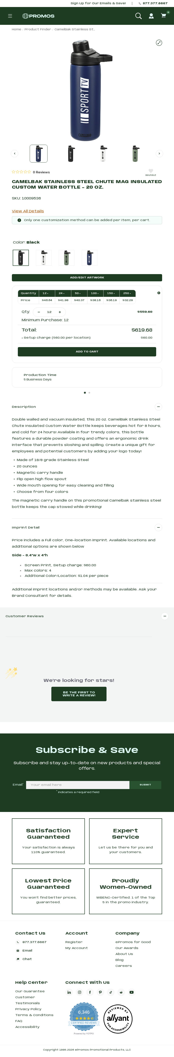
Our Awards (126, 948)
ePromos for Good (133, 942)
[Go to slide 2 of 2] (14, 153)
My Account (76, 948)
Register (74, 942)
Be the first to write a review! (79, 694)
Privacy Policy (28, 1009)
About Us (124, 954)
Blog (119, 960)
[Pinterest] (100, 992)
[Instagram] (79, 992)
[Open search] (138, 16)
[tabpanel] (87, 377)
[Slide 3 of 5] (103, 154)
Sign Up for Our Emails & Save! (98, 3)
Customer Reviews (25, 616)
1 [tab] (85, 393)
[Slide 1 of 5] (39, 154)
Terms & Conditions (34, 1015)
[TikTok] (111, 992)
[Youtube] (131, 992)
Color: (26, 242)
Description (24, 406)
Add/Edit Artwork (87, 277)
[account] (151, 16)
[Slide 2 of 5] (71, 154)
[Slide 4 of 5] (135, 154)
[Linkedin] (69, 992)
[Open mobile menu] (10, 16)
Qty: (26, 312)
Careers (123, 965)
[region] (31, 172)
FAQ (18, 1021)
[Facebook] (90, 992)
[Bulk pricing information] (158, 293)
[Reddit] (121, 992)
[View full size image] (159, 43)
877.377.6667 (155, 3)
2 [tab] (89, 393)
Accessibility (27, 1027)
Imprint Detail (26, 527)
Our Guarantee (30, 991)
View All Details (28, 211)
